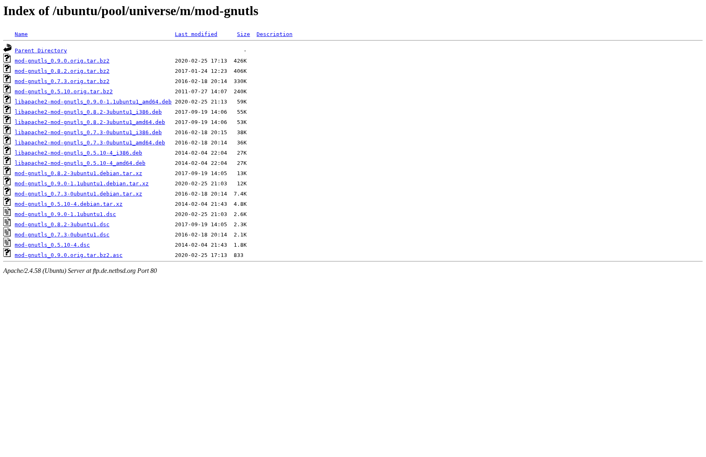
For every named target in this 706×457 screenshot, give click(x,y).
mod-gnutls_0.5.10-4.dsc (52, 245)
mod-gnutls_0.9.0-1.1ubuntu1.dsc (65, 214)
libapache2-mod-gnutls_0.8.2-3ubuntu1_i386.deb (88, 112)
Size (243, 34)
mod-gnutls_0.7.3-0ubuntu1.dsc (62, 235)
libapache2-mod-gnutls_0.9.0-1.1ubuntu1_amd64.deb (93, 102)
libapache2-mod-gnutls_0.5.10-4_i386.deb (78, 153)
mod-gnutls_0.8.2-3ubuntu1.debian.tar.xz (78, 173)
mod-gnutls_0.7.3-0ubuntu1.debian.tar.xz (78, 194)
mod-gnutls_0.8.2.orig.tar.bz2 (62, 71)
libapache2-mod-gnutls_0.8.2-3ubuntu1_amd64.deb (90, 122)
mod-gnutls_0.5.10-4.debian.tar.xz (69, 204)
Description (275, 34)
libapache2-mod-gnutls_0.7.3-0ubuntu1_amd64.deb (90, 143)
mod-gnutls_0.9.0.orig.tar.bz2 (62, 61)
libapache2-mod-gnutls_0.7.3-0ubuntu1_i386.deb (88, 132)
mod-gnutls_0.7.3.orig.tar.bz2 (62, 81)
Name (21, 34)
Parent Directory (41, 50)
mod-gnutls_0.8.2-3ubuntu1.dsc (62, 224)
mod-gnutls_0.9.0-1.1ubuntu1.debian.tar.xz (82, 183)
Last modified (196, 34)
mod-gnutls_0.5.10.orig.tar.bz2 (64, 91)
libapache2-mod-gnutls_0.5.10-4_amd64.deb (80, 163)
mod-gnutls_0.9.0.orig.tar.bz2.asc (69, 255)
